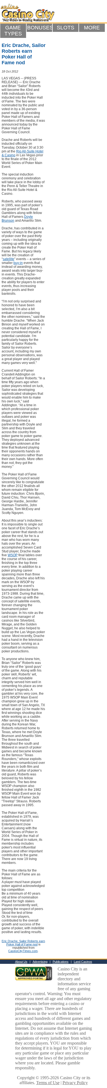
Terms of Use (48, 1082)
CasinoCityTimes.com (23, 951)
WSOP (13, 555)
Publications (61, 961)
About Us (21, 961)
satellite (8, 259)
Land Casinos (83, 961)
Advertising (40, 961)
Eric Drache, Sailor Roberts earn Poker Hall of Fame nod (23, 942)
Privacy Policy (75, 1082)
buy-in (18, 263)
